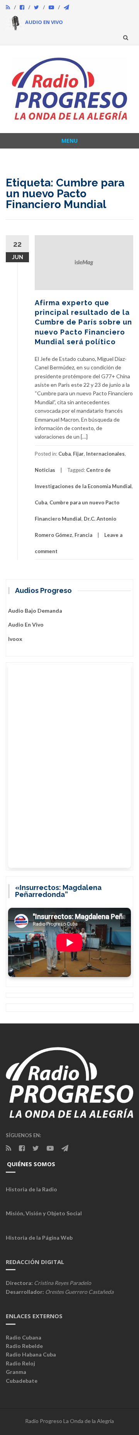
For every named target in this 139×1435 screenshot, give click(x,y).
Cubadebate (21, 1380)
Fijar (78, 454)
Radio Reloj (20, 1363)
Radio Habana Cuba (31, 1354)
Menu (69, 140)
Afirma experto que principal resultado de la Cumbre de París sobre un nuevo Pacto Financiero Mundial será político (83, 322)
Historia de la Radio (31, 1189)
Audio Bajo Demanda (35, 610)
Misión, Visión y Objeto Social (44, 1213)
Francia (83, 535)
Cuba (64, 454)
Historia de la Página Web (39, 1237)
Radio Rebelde (24, 1346)
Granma (16, 1371)
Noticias (45, 470)
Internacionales (105, 454)
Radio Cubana (23, 1337)
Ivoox (15, 639)
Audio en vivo (26, 624)
